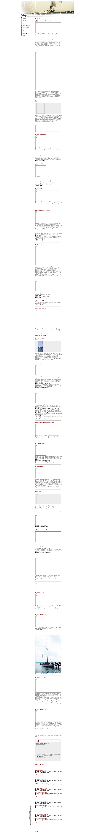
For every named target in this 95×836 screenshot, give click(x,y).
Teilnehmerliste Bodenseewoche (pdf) (43, 383)
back (37, 831)
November (42, 771)
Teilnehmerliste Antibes (40, 160)
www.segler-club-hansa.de (41, 335)
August (55, 771)
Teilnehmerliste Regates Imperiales (42, 387)
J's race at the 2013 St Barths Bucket (43, 412)
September (51, 771)
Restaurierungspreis (40, 487)
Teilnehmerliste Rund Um (41, 156)
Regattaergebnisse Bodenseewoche (43, 231)
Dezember (37, 771)
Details (38, 758)
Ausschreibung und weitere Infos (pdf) (43, 439)
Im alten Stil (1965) (40, 756)
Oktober (46, 771)
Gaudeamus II (38, 207)
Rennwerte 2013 (39, 185)
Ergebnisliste (38, 235)
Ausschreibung (39, 333)
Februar (42, 768)
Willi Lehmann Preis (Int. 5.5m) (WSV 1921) (44, 552)
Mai (36, 772)
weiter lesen (38, 295)
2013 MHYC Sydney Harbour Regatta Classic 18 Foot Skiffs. (47, 408)
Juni (60, 771)
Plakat (37, 438)
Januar (46, 768)
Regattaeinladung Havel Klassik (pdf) (43, 460)
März (39, 768)
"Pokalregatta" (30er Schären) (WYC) (43, 548)
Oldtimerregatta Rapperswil (41, 239)
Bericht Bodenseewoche (40, 232)
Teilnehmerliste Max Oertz (41, 153)
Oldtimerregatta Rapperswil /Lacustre (43, 240)
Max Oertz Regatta (39, 304)
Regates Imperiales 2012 (41, 418)
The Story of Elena (39, 415)
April (36, 768)
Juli (58, 771)
